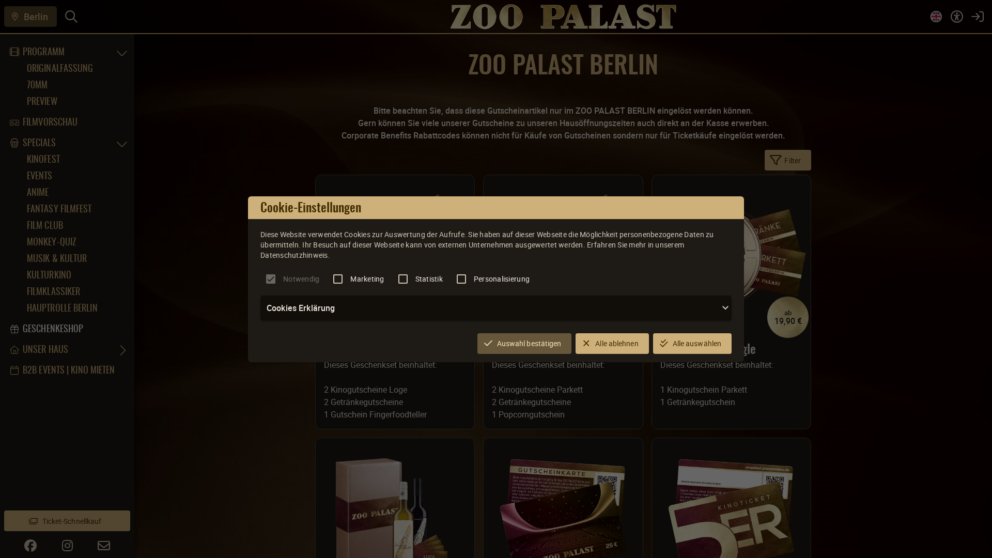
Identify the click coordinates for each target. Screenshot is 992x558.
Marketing (367, 279)
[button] (496, 308)
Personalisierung (502, 279)
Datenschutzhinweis (294, 255)
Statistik (429, 279)
